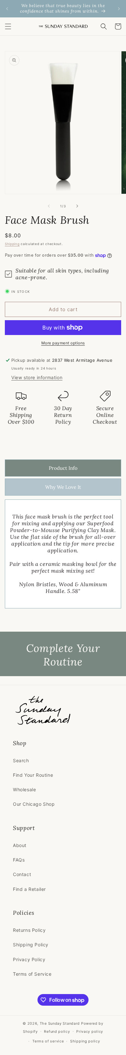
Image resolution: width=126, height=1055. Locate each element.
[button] (8, 26)
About (19, 845)
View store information (36, 377)
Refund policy (57, 1031)
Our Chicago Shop (34, 804)
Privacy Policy (29, 959)
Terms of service (48, 1041)
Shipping (12, 244)
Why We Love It (63, 487)
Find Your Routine (33, 775)
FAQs (19, 860)
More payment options (63, 342)
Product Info (63, 468)
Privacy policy (89, 1031)
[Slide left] (49, 206)
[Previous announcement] (7, 9)
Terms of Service (32, 974)
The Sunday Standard (60, 1023)
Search (21, 760)
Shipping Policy (30, 944)
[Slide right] (77, 206)
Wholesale (24, 789)
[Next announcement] (119, 9)
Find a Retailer (29, 889)
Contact (22, 874)
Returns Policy (29, 930)
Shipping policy (85, 1041)
